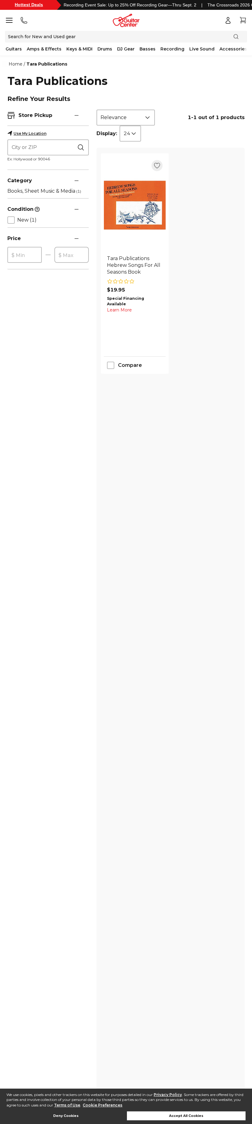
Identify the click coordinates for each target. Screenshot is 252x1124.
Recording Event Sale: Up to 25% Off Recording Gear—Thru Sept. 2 (130, 4)
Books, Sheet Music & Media (44, 191)
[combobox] (125, 118)
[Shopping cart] (243, 20)
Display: (106, 133)
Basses (148, 49)
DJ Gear (126, 49)
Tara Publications (46, 64)
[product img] (135, 205)
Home (15, 64)
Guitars (14, 49)
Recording (172, 49)
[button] (76, 115)
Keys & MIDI (79, 49)
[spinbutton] (24, 255)
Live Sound (202, 49)
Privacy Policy (168, 1094)
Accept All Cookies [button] (186, 1116)
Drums (104, 49)
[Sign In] (228, 20)
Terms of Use (67, 1105)
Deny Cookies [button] (66, 1116)
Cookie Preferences (102, 1105)
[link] (135, 265)
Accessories (233, 49)
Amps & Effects (44, 49)
